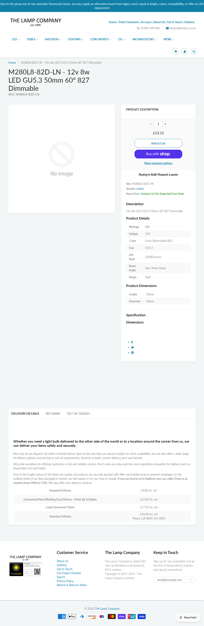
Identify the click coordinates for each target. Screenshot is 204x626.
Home (12, 62)
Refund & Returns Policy (72, 585)
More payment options (158, 163)
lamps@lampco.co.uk (183, 28)
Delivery (62, 565)
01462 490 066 (150, 28)
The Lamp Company (107, 608)
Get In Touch (78, 413)
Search (61, 577)
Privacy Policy (65, 581)
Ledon (140, 188)
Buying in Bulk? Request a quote (158, 174)
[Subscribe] (190, 579)
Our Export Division (69, 573)
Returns (53, 413)
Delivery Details (25, 413)
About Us (62, 561)
